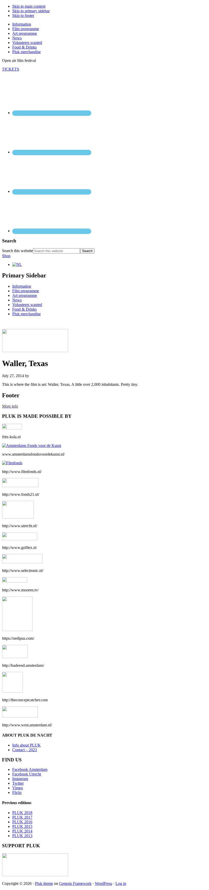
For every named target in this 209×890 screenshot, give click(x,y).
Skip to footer (23, 15)
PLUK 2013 (22, 835)
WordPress (103, 883)
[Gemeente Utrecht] (18, 517)
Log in (120, 883)
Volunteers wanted (27, 304)
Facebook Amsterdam (29, 769)
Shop (6, 256)
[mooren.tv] (14, 581)
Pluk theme (44, 883)
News (17, 300)
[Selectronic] (22, 562)
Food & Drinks (24, 309)
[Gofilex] (19, 539)
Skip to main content (28, 6)
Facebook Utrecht (26, 774)
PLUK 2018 (22, 812)
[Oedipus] (17, 629)
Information (21, 286)
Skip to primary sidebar (31, 11)
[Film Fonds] (12, 463)
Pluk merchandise (26, 314)
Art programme (24, 295)
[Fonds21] (20, 485)
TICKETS (10, 69)
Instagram (20, 778)
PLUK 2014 (22, 831)
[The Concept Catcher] (12, 691)
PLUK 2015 (22, 826)
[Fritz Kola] (12, 428)
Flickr (17, 792)
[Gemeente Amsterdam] (20, 716)
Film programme (25, 291)
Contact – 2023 (24, 750)
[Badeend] (15, 657)
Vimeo (17, 788)
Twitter (18, 783)
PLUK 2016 (22, 822)
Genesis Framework (75, 883)
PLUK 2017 (22, 817)
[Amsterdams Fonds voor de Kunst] (31, 445)
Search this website (17, 251)
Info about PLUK (26, 745)
